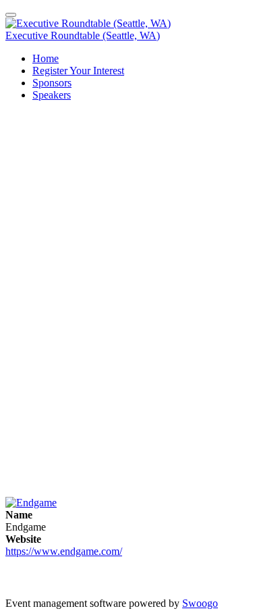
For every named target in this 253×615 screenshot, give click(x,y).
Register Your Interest (78, 70)
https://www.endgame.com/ (63, 551)
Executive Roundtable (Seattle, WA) (82, 35)
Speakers (51, 95)
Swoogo (200, 603)
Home (45, 58)
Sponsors (52, 82)
